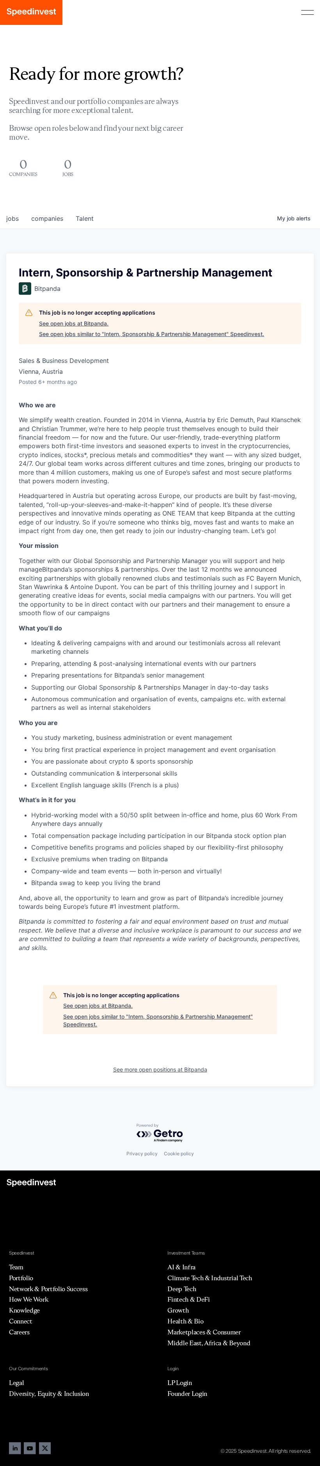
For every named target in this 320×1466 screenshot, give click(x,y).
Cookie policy (179, 1153)
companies (47, 218)
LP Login (179, 1383)
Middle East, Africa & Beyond (208, 1343)
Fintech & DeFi (188, 1299)
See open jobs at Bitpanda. (73, 323)
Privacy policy (142, 1153)
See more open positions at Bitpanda (160, 1069)
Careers (19, 1332)
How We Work (28, 1299)
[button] (307, 12)
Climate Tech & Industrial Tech (209, 1278)
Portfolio (21, 1278)
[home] (31, 12)
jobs (12, 218)
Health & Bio (185, 1321)
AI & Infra (181, 1267)
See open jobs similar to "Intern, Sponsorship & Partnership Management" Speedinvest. (151, 334)
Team (16, 1267)
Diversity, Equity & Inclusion (49, 1393)
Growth (177, 1310)
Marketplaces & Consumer (204, 1332)
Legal (16, 1383)
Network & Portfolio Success (48, 1289)
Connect (20, 1321)
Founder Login (187, 1393)
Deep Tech (181, 1289)
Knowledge (24, 1310)
